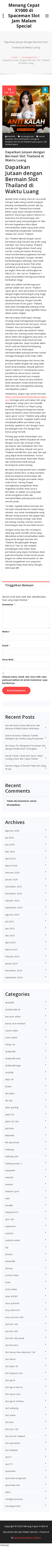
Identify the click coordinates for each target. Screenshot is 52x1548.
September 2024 (14, 977)
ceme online (11, 1037)
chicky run (10, 1044)
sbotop (9, 1268)
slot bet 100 (11, 1324)
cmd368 (9, 1072)
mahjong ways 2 (13, 1163)
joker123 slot (12, 1121)
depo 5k (9, 1079)
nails (7, 1198)
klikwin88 (9, 1135)
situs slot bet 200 (14, 1317)
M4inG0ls (10, 136)
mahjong (9, 1149)
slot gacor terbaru (14, 1401)
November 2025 (13, 893)
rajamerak (10, 1226)
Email (6, 645)
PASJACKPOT (12, 1212)
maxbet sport (12, 1191)
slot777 (9, 1464)
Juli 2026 (9, 837)
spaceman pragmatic (15, 1478)
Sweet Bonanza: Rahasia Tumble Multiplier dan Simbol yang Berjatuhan (24, 737)
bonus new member (15, 1023)
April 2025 (10, 942)
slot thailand (11, 1450)
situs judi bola (12, 1303)
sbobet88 (10, 1261)
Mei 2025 (10, 935)
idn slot (9, 1100)
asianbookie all (12, 1009)
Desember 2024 (13, 970)
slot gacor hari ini (14, 1387)
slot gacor (10, 1380)
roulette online (12, 1240)
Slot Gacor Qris (13, 1394)
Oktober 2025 (12, 900)
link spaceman (12, 1142)
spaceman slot (12, 1485)
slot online (10, 1415)
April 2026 (10, 858)
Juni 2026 (10, 844)
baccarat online (13, 1016)
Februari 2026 (12, 872)
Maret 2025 (11, 949)
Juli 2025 (9, 921)
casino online (11, 1030)
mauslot (9, 1177)
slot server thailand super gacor (28, 141)
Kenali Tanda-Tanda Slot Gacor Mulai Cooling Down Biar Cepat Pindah (23, 757)
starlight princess (14, 1499)
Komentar (8, 604)
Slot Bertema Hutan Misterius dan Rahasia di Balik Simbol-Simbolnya (22, 727)
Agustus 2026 (12, 830)
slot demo (10, 1359)
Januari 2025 (11, 963)
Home (14, 57)
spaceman (10, 1471)
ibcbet (8, 1086)
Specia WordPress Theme (27, 1537)
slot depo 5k (11, 1366)
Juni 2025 (10, 928)
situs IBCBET (11, 1296)
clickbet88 (10, 1051)
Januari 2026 (11, 879)
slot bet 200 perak (14, 1338)
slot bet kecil (11, 1345)
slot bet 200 (11, 1331)
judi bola (9, 1128)
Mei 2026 (10, 851)
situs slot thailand (22, 139)
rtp (6, 1247)
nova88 (9, 1205)
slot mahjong (11, 1408)
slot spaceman (12, 1443)
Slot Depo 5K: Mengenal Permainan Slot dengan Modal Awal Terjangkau (25, 747)
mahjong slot (11, 1156)
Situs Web (7, 659)
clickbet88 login (13, 1065)
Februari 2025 (12, 956)
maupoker (10, 1170)
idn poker (10, 1093)
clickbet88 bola (12, 1058)
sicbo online (11, 1289)
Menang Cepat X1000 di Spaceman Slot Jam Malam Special (24, 16)
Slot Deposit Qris (14, 1373)
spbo (7, 1492)
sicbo (8, 1282)
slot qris (9, 1422)
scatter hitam (12, 1275)
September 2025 (14, 907)
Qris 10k (9, 1219)
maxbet (9, 1184)
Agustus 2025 (12, 914)
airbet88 (9, 1002)
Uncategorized (29, 57)
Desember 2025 (13, 886)
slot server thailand (15, 1436)
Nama (6, 631)
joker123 (9, 1114)
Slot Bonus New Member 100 (20, 1352)
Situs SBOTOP (12, 1310)
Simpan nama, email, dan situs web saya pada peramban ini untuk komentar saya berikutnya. (24, 679)
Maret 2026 (11, 865)
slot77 (8, 1457)
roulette (9, 1233)
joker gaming (11, 1107)
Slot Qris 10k (11, 1429)
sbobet (9, 1254)
